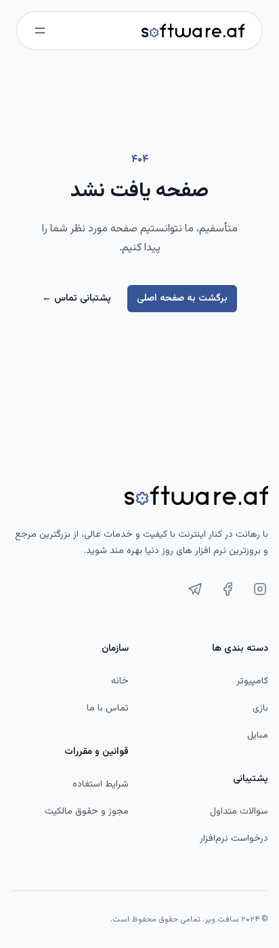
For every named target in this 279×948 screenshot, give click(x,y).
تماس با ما (108, 708)
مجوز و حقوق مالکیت (87, 811)
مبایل (257, 735)
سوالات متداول (239, 811)
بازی (260, 708)
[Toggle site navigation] (39, 30)
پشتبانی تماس (76, 298)
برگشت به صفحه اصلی (182, 298)
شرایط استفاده (100, 784)
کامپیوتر (252, 681)
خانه (120, 681)
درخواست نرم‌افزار (234, 838)
